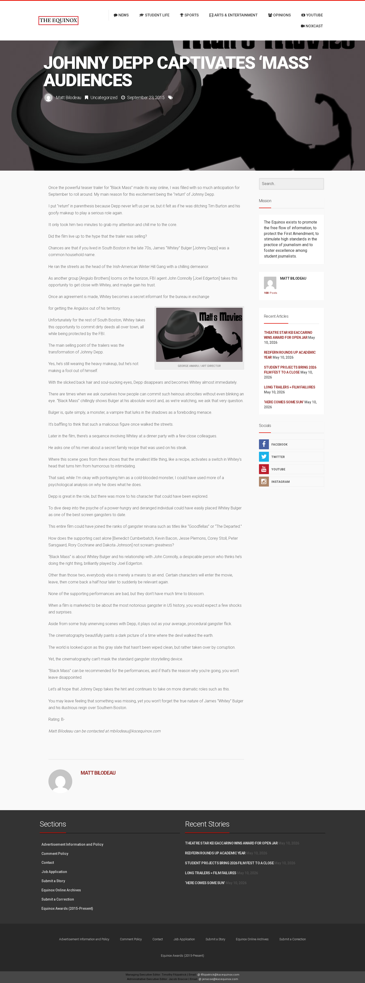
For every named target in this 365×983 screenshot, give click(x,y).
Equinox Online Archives (61, 890)
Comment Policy (54, 854)
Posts (270, 293)
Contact (47, 863)
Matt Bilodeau (68, 97)
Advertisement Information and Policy (72, 844)
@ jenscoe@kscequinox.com (218, 979)
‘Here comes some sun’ (284, 402)
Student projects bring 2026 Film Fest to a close (229, 863)
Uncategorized (103, 97)
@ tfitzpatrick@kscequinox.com (218, 974)
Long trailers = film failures (289, 387)
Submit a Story (53, 881)
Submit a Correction (57, 899)
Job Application (54, 872)
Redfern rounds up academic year (215, 853)
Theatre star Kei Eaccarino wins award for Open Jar (231, 843)
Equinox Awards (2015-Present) (67, 908)
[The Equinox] (58, 20)
